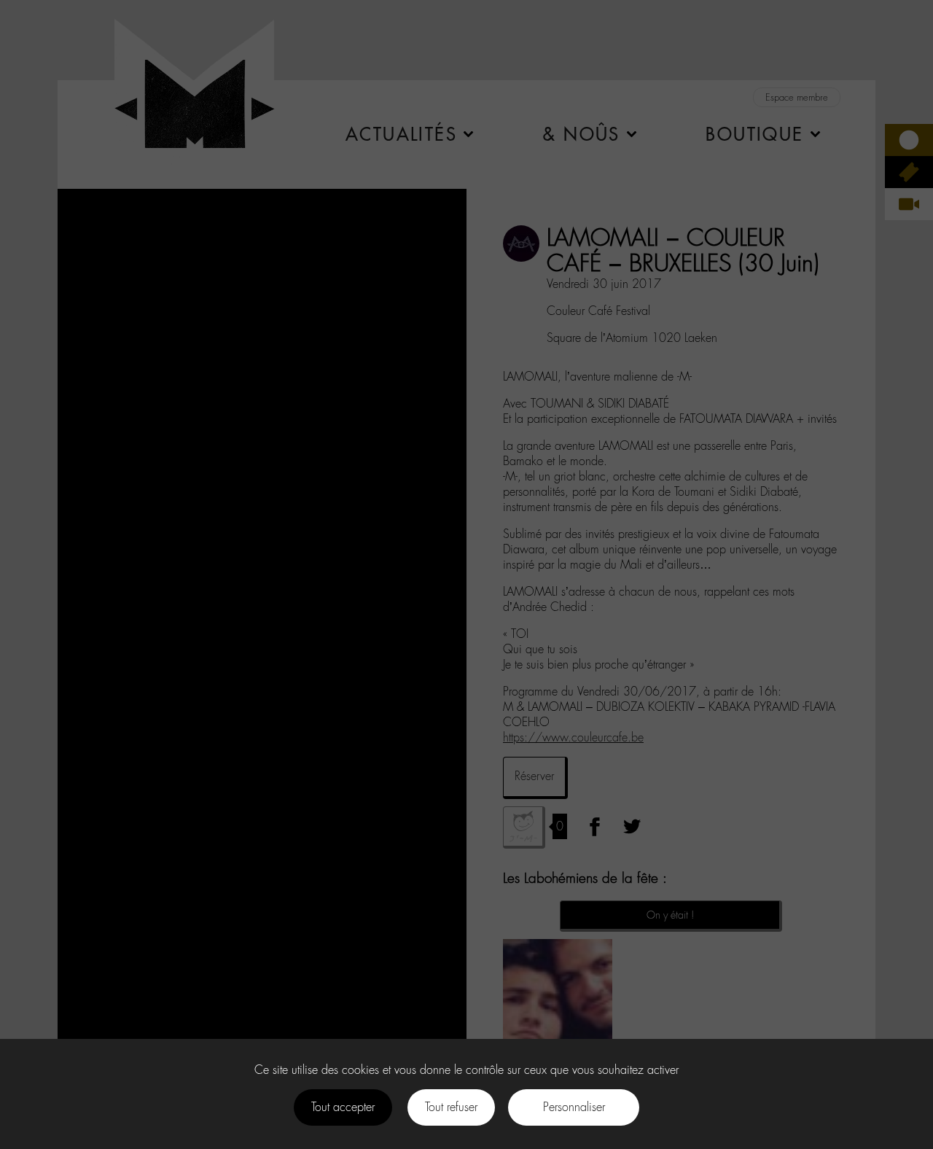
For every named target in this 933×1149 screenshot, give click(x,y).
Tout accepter (343, 1107)
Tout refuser (451, 1107)
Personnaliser (574, 1107)
